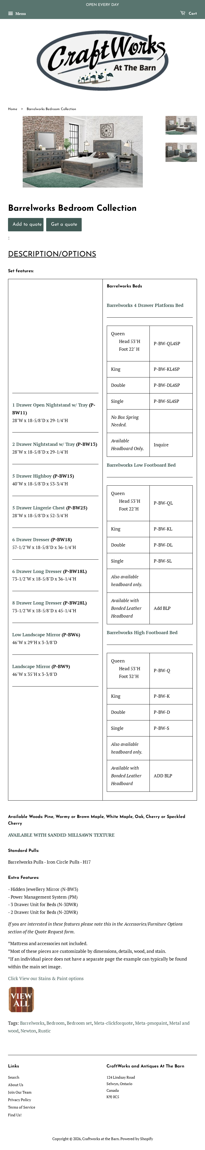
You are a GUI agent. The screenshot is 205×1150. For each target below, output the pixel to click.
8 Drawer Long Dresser (37, 603)
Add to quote (27, 224)
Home (12, 109)
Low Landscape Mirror (36, 634)
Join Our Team (19, 1092)
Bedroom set (79, 1023)
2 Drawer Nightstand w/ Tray (43, 444)
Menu (20, 13)
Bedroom (55, 1023)
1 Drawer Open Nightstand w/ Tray (50, 405)
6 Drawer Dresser (31, 539)
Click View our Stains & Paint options (46, 978)
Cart (192, 14)
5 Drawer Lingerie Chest (39, 508)
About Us (15, 1084)
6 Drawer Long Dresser (37, 571)
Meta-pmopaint (151, 1023)
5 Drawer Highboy (32, 476)
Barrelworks (32, 1023)
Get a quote (64, 224)
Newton (28, 1031)
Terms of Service (21, 1107)
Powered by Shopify (136, 1138)
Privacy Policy (19, 1099)
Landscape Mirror (31, 666)
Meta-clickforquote (113, 1023)
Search (13, 1077)
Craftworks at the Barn (100, 1138)
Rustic (44, 1031)
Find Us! (15, 1114)
